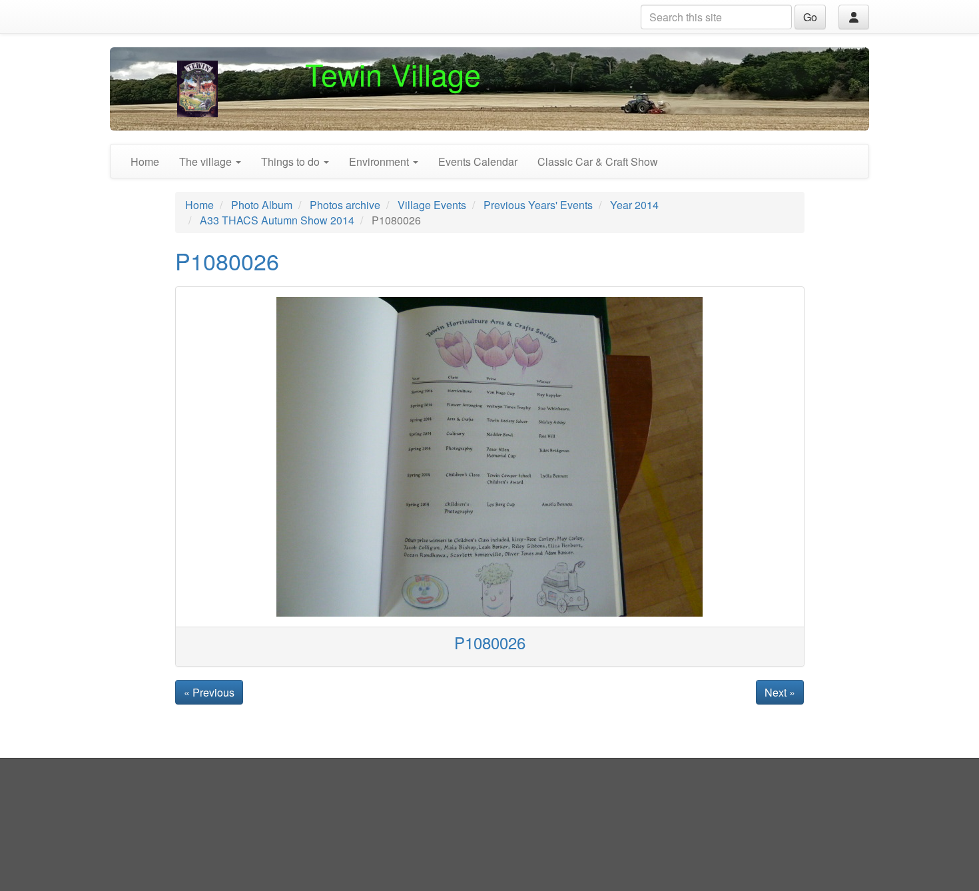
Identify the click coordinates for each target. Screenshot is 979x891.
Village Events (432, 204)
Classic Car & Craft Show (597, 161)
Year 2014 (634, 204)
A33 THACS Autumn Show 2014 (277, 220)
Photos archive (345, 204)
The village (206, 161)
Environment (380, 161)
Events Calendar (477, 161)
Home (145, 161)
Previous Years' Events (538, 204)
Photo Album (261, 204)
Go (810, 17)
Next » (780, 692)
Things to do (291, 161)
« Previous (209, 692)
